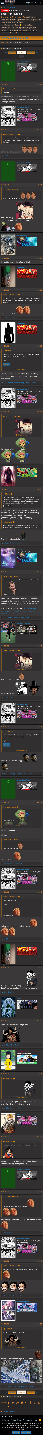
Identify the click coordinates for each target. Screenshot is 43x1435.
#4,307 (39, 411)
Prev (12, 53)
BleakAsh (21, 1114)
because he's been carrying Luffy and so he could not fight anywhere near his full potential (21, 610)
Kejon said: (6, 1329)
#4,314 (39, 968)
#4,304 (39, 258)
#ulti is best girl (31, 17)
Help (35, 1420)
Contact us (5, 1420)
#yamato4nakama (23, 20)
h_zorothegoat (23, 1301)
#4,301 (39, 84)
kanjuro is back (36, 20)
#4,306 (39, 346)
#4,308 (39, 489)
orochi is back (28, 25)
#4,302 (39, 130)
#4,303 (39, 184)
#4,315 (39, 1021)
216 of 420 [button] (21, 53)
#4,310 (39, 646)
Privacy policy (27, 1420)
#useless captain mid (8, 20)
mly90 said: (6, 494)
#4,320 (39, 1324)
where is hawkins (7, 33)
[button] (2, 2)
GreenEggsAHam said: (10, 134)
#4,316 (39, 1074)
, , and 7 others (20, 383)
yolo (16, 33)
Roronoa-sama (23, 107)
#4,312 (39, 802)
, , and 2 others (19, 1386)
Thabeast (21, 323)
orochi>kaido (6, 28)
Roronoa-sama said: (9, 189)
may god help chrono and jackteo (12, 22)
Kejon (19, 998)
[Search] (40, 2)
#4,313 (39, 892)
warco (35, 30)
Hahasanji (21, 267)
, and (16, 617)
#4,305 (39, 290)
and (13, 543)
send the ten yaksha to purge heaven (24, 28)
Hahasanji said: (8, 89)
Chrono (20, 467)
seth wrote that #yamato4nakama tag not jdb (16, 30)
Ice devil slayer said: (9, 576)
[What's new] (36, 2)
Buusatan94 (22, 235)
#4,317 (39, 1137)
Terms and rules (16, 1420)
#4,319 (39, 1261)
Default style (7, 1417)
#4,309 (39, 572)
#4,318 (39, 1192)
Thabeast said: (7, 522)
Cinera (19, 549)
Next (31, 53)
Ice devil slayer (23, 623)
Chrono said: (7, 351)
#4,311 (39, 727)
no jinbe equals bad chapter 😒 (12, 25)
